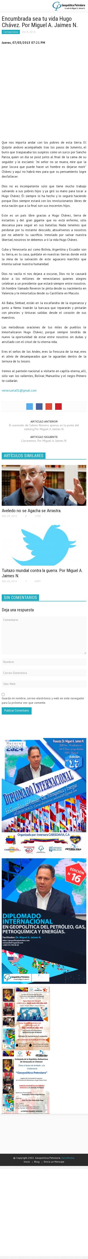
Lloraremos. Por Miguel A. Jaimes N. (44, 441)
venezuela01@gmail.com (19, 390)
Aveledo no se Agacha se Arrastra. (32, 510)
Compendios (10, 31)
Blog (37, 1161)
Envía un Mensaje (54, 1161)
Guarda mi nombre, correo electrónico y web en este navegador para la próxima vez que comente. (43, 700)
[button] (16, 6)
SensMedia (67, 1157)
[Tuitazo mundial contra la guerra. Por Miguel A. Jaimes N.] (44, 545)
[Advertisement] (44, 93)
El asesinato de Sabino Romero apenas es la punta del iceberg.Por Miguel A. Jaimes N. (44, 427)
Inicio (27, 1161)
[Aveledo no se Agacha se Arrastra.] (44, 485)
